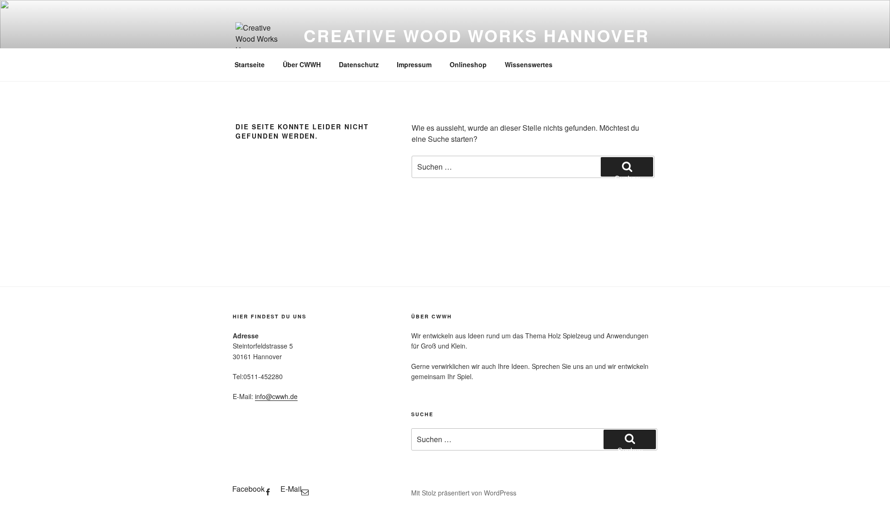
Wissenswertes (529, 64)
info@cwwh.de (276, 396)
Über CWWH (302, 64)
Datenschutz (359, 64)
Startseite (250, 64)
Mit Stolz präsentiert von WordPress (463, 492)
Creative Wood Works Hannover (476, 35)
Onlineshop (468, 64)
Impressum (414, 64)
